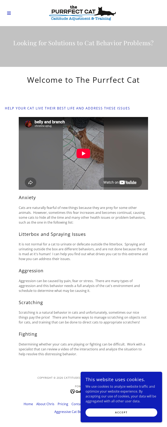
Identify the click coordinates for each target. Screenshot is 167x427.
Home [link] (28, 404)
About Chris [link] (45, 404)
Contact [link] (77, 404)
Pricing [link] (63, 404)
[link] (83, 13)
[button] (17, 13)
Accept (121, 412)
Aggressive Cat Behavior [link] (72, 411)
